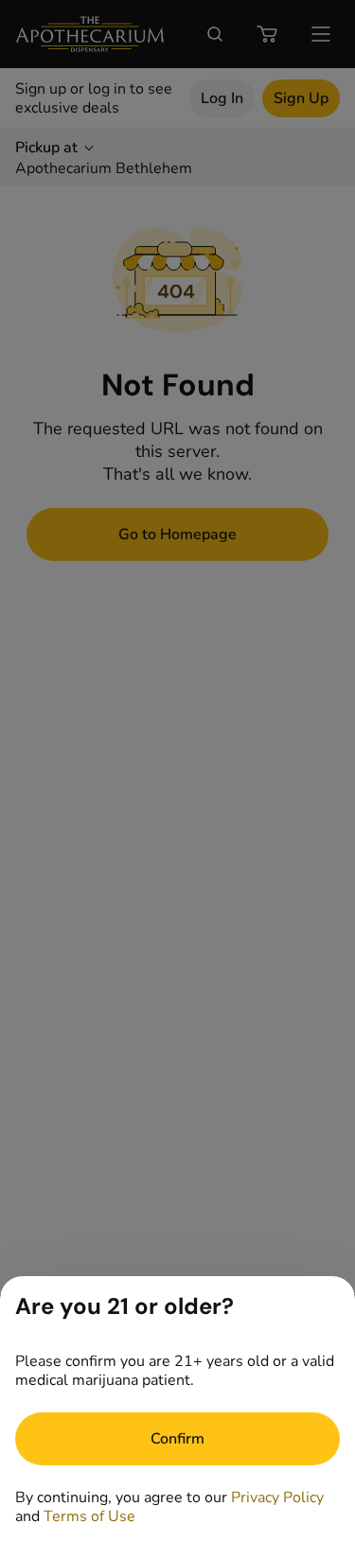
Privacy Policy (277, 1497)
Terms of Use (89, 1516)
